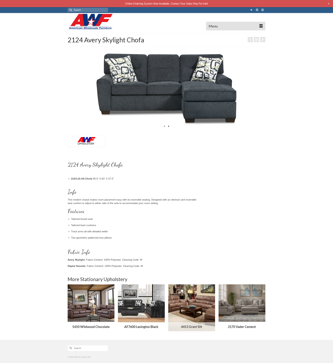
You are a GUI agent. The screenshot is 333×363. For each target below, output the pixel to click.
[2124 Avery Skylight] (250, 39)
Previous (72, 89)
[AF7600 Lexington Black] (141, 307)
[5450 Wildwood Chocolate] (91, 307)
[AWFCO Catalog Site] (99, 21)
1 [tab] (164, 126)
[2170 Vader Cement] (262, 39)
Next (261, 89)
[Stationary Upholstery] (256, 39)
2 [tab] (168, 126)
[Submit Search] (70, 10)
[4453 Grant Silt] (191, 307)
